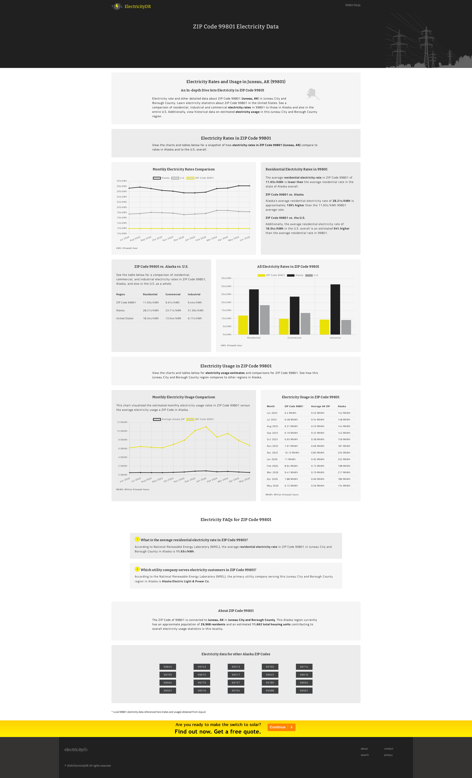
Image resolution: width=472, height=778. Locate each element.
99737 (236, 682)
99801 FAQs (352, 5)
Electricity (76, 749)
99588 (270, 690)
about (364, 748)
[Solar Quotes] (236, 736)
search (365, 755)
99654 (304, 682)
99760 (270, 666)
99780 (270, 682)
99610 (304, 674)
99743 (202, 666)
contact (388, 748)
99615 (202, 674)
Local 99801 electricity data (128, 711)
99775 (202, 682)
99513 (236, 666)
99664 (168, 682)
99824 (168, 666)
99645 (270, 674)
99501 (304, 690)
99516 (202, 690)
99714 (304, 666)
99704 (236, 690)
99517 (236, 674)
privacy (388, 755)
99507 (168, 690)
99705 (168, 674)
